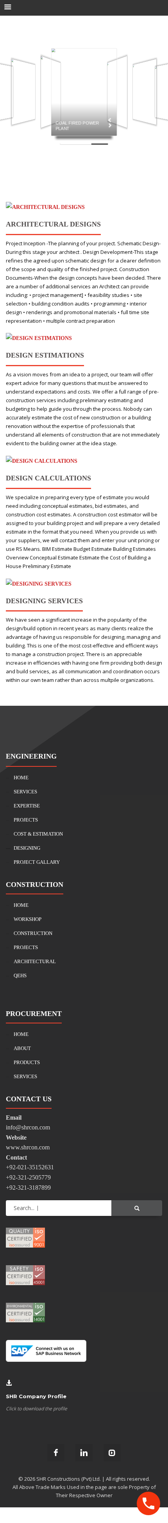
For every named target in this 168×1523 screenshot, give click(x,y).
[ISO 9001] (25, 1237)
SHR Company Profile (36, 1396)
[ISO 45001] (25, 1274)
